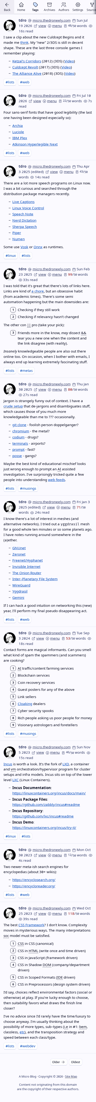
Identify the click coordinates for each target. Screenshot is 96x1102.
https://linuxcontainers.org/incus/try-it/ (44, 827)
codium (18, 437)
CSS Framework (31, 924)
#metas (26, 370)
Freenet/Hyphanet (27, 560)
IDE (60, 977)
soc (6, 935)
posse (17, 455)
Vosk (24, 246)
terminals (20, 443)
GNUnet (19, 548)
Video (69, 61)
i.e (66, 1026)
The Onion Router (26, 572)
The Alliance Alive (26, 73)
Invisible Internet (26, 566)
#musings (28, 488)
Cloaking (25, 703)
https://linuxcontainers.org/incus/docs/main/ (49, 793)
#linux (11, 255)
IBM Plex (19, 138)
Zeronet (18, 554)
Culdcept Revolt (25, 67)
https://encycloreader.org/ (33, 886)
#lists (10, 82)
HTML (33, 950)
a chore (37, 291)
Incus (7, 764)
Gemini (18, 597)
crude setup (13, 406)
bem (83, 1026)
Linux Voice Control (28, 208)
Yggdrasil (19, 591)
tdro (22, 20)
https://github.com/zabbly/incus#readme (46, 804)
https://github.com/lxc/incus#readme (43, 816)
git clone (19, 424)
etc (22, 1032)
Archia (17, 125)
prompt (18, 449)
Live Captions (23, 201)
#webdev (27, 1046)
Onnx (38, 246)
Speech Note (22, 214)
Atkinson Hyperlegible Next (35, 144)
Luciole (18, 131)
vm (13, 769)
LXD (65, 764)
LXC (15, 779)
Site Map (71, 1076)
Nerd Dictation (24, 220)
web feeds (56, 479)
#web (24, 82)
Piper (16, 232)
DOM (47, 964)
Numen (18, 239)
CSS (21, 943)
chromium (20, 431)
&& (83, 332)
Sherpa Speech (24, 226)
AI (59, 469)
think (24, 42)
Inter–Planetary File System (35, 578)
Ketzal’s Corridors (26, 61)
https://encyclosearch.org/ (33, 879)
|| (29, 324)
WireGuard (21, 585)
